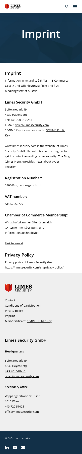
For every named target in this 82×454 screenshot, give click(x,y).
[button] (75, 6)
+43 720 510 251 (21, 120)
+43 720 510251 (15, 371)
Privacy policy (14, 311)
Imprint (10, 316)
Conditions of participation (23, 305)
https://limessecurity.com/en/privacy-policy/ (34, 267)
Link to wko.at (14, 243)
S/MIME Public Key (39, 321)
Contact (10, 300)
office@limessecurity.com (32, 125)
